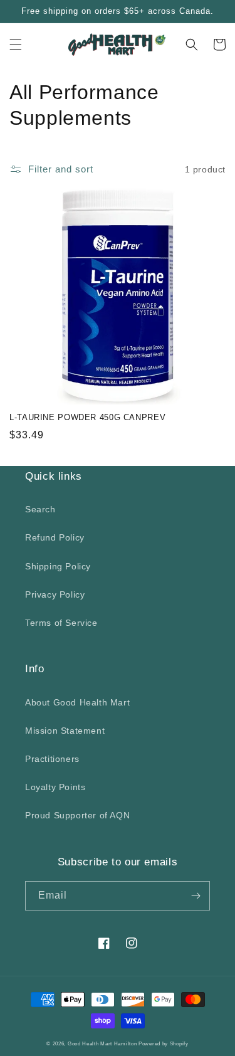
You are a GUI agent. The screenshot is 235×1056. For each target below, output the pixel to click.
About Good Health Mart (77, 702)
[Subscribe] (195, 896)
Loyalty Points (55, 787)
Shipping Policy (58, 566)
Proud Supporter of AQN (77, 815)
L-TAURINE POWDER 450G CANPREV (87, 417)
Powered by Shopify (163, 1043)
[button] (15, 44)
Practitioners (52, 759)
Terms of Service (61, 623)
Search (40, 509)
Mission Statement (65, 731)
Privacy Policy (55, 594)
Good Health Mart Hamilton (103, 1043)
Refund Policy (55, 537)
